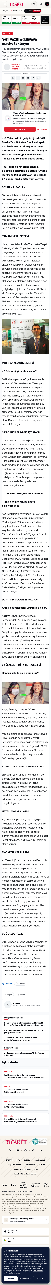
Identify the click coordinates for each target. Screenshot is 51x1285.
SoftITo (27, 1160)
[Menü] (4, 4)
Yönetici (16, 1003)
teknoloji (21, 983)
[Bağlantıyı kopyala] (38, 78)
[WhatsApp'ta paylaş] (23, 78)
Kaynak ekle (20, 129)
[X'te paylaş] (13, 78)
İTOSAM (42, 1165)
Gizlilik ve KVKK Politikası (23, 1185)
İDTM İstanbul (30, 1165)
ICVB (36, 1169)
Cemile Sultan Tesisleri (21, 1169)
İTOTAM (9, 1160)
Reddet (40, 1279)
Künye (4, 1185)
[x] (10, 1150)
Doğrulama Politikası (35, 1185)
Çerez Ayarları (25, 1279)
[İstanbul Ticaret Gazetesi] (17, 4)
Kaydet (22, 995)
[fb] (33, 1150)
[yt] (18, 1150)
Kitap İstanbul (39, 1160)
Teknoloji (7, 33)
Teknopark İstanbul (13, 1165)
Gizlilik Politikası (38, 1271)
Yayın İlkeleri (46, 1185)
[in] (41, 1150)
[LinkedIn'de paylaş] (28, 78)
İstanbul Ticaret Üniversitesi (25, 1174)
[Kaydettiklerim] (41, 4)
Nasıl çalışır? (42, 129)
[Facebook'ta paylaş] (18, 78)
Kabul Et (11, 1279)
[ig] (25, 1150)
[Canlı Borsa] (47, 4)
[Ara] (34, 4)
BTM (18, 1160)
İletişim (13, 1185)
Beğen (9, 995)
